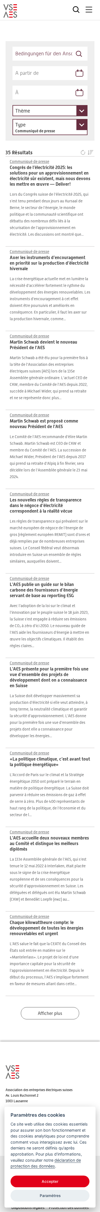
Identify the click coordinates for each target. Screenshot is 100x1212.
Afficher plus (50, 1013)
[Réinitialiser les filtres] (84, 153)
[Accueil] (10, 15)
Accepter (50, 1181)
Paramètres (50, 1195)
